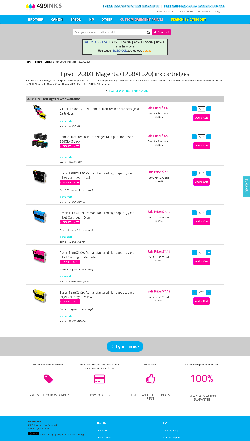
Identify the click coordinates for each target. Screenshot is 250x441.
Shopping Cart (164, 11)
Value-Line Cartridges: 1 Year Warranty (128, 90)
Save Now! (162, 32)
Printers (38, 61)
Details (147, 50)
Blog (217, 11)
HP (91, 19)
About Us (101, 423)
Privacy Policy (104, 437)
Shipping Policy (170, 430)
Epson (76, 19)
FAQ (165, 423)
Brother (35, 19)
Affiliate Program (171, 437)
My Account (204, 11)
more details (66, 120)
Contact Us (184, 11)
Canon (57, 19)
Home (28, 61)
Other (107, 19)
